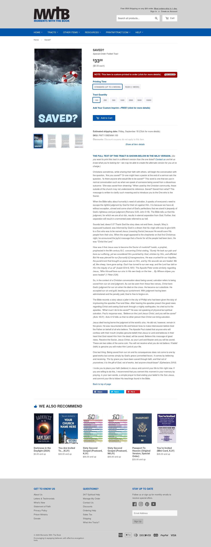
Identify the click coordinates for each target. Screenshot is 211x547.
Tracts (52, 32)
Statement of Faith (42, 506)
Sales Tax (87, 514)
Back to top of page (102, 383)
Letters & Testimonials (44, 498)
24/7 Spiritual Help (91, 494)
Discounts (87, 506)
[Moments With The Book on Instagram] (141, 504)
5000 (140, 100)
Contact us (160, 159)
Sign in (153, 11)
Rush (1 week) (132, 87)
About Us (38, 494)
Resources (92, 32)
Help (138, 32)
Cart (172, 18)
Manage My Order (91, 498)
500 (113, 100)
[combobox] (138, 18)
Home (37, 32)
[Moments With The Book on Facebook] (134, 504)
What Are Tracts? (91, 522)
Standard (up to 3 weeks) (107, 87)
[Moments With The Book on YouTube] (153, 504)
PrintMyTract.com (117, 32)
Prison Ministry (41, 514)
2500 (131, 100)
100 (96, 100)
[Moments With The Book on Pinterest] (147, 504)
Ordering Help (89, 510)
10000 (148, 100)
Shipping (87, 518)
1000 (122, 100)
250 (105, 100)
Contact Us (88, 502)
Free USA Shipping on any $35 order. (149, 8)
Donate (37, 518)
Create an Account (169, 11)
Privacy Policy (40, 510)
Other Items (70, 32)
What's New (39, 502)
